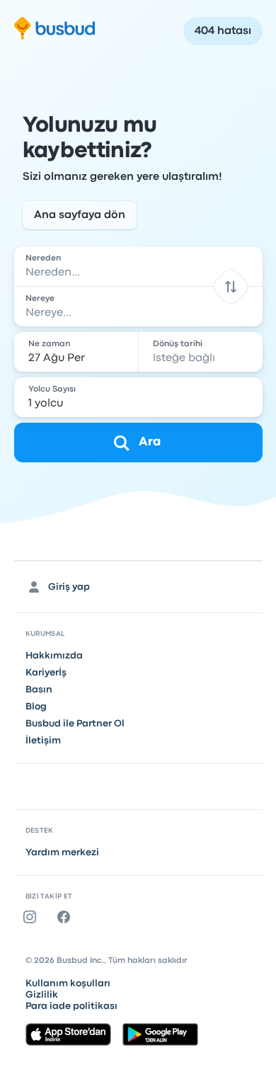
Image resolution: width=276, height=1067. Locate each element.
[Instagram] (32, 916)
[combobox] (138, 266)
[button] (230, 286)
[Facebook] (66, 916)
